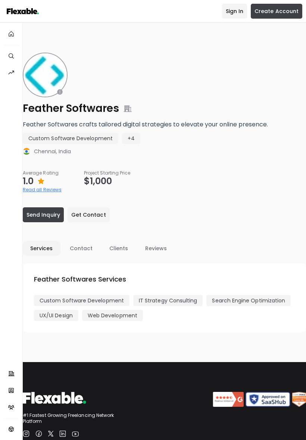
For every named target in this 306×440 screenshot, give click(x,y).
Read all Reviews (42, 189)
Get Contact (88, 215)
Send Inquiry (43, 215)
